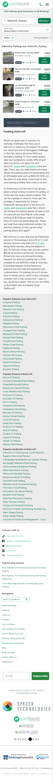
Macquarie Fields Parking (15, 334)
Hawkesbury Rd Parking (14, 409)
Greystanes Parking (12, 358)
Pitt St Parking (10, 402)
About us (6, 615)
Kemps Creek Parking (13, 344)
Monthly (43, 21)
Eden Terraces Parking (14, 502)
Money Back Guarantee (13, 643)
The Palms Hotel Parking (15, 487)
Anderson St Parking (13, 426)
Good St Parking (11, 419)
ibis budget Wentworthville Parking (20, 463)
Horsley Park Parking (13, 337)
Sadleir (17, 166)
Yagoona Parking (11, 365)
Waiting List (7, 662)
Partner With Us (9, 657)
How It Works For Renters (13, 629)
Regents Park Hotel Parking (16, 456)
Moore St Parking (11, 377)
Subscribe (40, 676)
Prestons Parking (11, 316)
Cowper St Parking (12, 434)
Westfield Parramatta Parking (17, 498)
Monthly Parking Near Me (13, 638)
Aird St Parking (10, 430)
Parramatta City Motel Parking (17, 491)
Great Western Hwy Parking (16, 391)
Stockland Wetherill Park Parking (18, 381)
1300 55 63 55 (40, 4)
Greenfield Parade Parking (15, 384)
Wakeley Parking (11, 323)
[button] (42, 38)
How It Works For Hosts (12, 633)
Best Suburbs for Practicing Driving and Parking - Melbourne (25, 577)
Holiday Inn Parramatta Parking (18, 505)
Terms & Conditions (11, 599)
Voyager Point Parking (14, 330)
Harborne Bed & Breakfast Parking (19, 466)
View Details (44, 60)
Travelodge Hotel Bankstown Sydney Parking (25, 459)
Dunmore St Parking (12, 395)
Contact (5, 619)
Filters (7, 38)
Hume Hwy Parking (12, 423)
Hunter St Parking (11, 441)
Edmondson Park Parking (15, 327)
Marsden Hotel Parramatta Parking (20, 484)
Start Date (8, 28)
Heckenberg (31, 166)
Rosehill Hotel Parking (13, 495)
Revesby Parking (11, 369)
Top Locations (8, 624)
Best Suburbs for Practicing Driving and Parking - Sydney (25, 569)
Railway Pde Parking (13, 444)
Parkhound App (9, 605)
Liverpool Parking (11, 302)
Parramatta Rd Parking (14, 405)
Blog (4, 648)
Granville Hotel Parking (14, 480)
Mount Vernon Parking (14, 351)
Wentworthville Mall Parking (16, 473)
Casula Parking (10, 313)
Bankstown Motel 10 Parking (16, 477)
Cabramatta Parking (12, 320)
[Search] (4, 20)
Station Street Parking (14, 416)
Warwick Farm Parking (13, 309)
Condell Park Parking (13, 341)
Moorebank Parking (12, 306)
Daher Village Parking (13, 516)
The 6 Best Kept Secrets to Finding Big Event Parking (22, 585)
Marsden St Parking (12, 412)
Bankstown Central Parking (16, 388)
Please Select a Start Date (16, 31)
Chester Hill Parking (12, 355)
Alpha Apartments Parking (15, 470)
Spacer (47, 774)
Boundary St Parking (13, 398)
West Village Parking (13, 512)
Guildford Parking (11, 362)
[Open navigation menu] (47, 4)
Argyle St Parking (11, 437)
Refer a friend (8, 652)
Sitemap (6, 610)
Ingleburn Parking (11, 348)
